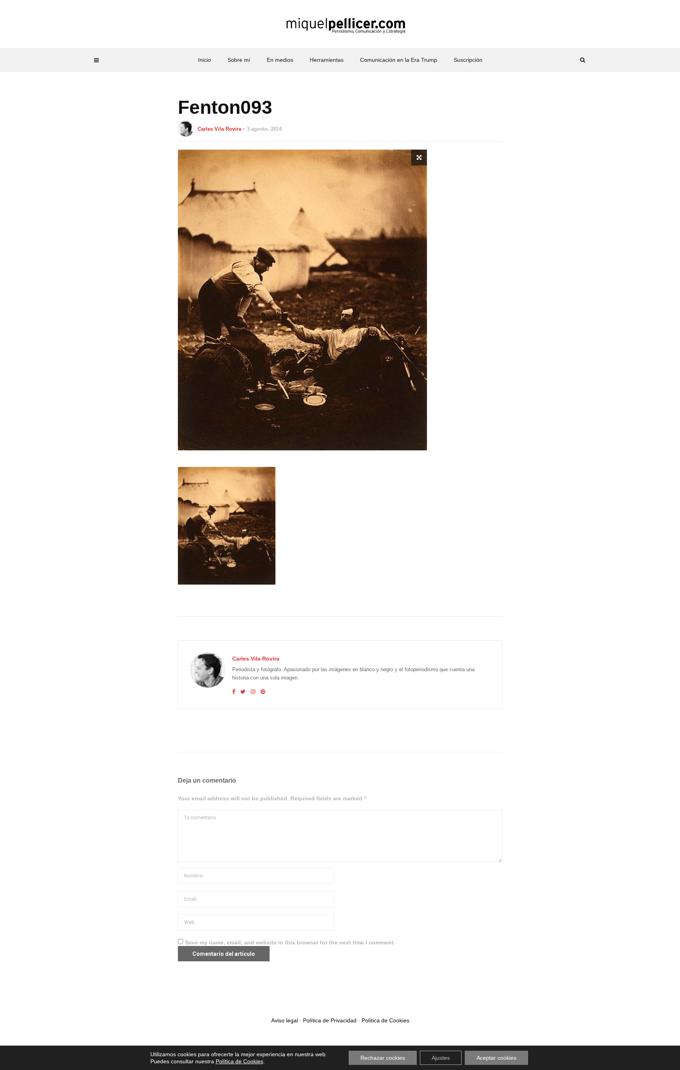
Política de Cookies (385, 1020)
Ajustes (441, 1058)
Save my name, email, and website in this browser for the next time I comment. (290, 942)
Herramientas (327, 60)
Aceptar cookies (496, 1058)
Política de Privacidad (330, 1020)
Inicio (204, 60)
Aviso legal (284, 1020)
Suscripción (468, 60)
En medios (280, 60)
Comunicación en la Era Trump (398, 60)
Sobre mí (238, 60)
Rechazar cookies (382, 1058)
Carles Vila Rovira (219, 129)
